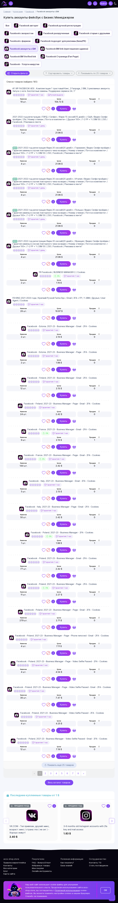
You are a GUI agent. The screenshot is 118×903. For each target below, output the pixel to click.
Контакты (7, 865)
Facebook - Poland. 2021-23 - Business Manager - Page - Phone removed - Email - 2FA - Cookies (62, 635)
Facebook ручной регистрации (64, 25)
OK (105, 890)
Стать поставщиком (98, 865)
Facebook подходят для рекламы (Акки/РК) (63, 41)
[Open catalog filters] (11, 3)
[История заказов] (95, 3)
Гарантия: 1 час (36, 95)
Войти (103, 3)
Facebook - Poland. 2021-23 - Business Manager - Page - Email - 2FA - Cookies (62, 610)
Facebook (29, 11)
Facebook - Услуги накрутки (24, 64)
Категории (18, 11)
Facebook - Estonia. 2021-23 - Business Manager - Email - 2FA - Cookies (62, 326)
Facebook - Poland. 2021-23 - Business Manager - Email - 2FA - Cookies (62, 558)
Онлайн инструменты (42, 871)
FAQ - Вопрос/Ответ (41, 862)
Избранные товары (41, 865)
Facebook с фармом (20, 41)
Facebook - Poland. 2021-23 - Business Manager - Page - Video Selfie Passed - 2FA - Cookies (62, 661)
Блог (5, 871)
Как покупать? (67, 862)
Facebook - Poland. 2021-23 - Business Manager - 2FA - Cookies (62, 532)
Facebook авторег (28, 25)
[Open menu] (111, 3)
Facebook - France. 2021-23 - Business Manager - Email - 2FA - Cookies (62, 429)
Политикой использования (67, 890)
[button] (112, 821)
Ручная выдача (56, 95)
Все (7, 25)
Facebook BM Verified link (23, 56)
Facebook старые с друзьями (94, 33)
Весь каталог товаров (59, 782)
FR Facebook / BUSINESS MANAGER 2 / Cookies (62, 272)
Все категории (10, 868)
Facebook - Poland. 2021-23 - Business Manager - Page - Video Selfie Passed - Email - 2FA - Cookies (62, 687)
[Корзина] (89, 3)
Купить (63, 108)
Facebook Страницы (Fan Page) (62, 56)
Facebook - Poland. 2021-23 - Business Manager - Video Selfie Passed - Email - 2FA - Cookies (62, 738)
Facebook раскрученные (56, 33)
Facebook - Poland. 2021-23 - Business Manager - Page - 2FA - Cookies (62, 584)
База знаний (66, 865)
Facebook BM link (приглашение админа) (67, 49)
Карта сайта (9, 874)
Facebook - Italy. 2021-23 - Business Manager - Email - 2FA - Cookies (62, 481)
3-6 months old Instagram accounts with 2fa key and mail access (85, 828)
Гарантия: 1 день (37, 126)
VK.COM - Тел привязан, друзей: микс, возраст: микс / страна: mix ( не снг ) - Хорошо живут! (29, 829)
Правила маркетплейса (14, 862)
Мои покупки (38, 868)
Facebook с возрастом (21, 33)
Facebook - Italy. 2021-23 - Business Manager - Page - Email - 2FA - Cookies (62, 506)
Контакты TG (95, 862)
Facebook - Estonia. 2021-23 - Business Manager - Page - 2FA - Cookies (62, 352)
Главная (7, 11)
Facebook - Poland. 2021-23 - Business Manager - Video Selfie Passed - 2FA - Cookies (62, 713)
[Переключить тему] (115, 3)
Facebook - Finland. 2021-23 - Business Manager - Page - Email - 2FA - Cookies (62, 403)
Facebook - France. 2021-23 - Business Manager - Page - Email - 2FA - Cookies (62, 455)
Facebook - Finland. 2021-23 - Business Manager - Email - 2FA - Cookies (62, 378)
